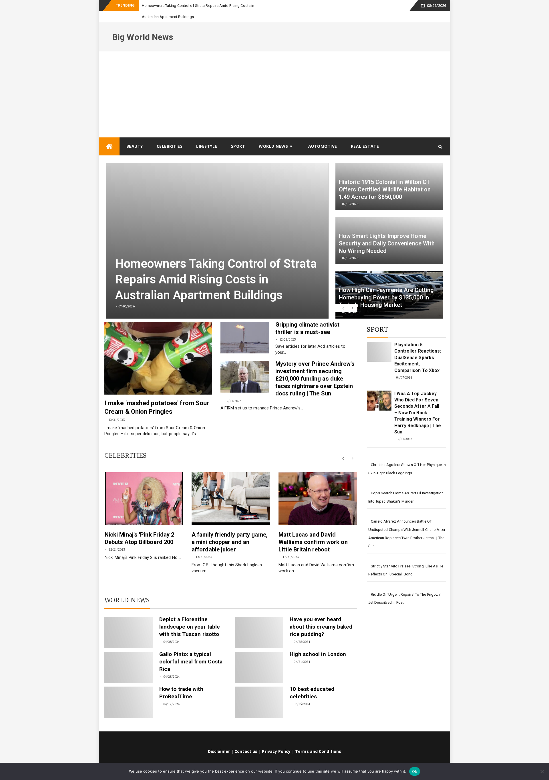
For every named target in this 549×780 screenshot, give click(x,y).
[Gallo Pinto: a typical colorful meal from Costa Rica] (128, 656)
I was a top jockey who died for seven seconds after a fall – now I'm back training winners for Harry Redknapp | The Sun (417, 401)
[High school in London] (259, 656)
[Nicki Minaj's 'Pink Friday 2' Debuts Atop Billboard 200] (144, 487)
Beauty (134, 135)
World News (273, 135)
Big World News (142, 26)
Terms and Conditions (318, 740)
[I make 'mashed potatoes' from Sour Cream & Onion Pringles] (158, 347)
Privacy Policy (276, 740)
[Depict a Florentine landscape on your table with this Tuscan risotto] (128, 621)
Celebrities (170, 135)
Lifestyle (206, 135)
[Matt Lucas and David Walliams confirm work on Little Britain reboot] (318, 487)
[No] (542, 771)
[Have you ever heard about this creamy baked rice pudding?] (259, 621)
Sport (238, 135)
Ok (414, 771)
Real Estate (365, 135)
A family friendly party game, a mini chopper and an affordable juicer (230, 531)
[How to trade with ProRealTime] (128, 691)
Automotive (322, 135)
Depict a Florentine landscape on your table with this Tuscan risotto (189, 615)
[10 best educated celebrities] (259, 691)
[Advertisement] (274, 83)
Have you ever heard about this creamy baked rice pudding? (321, 615)
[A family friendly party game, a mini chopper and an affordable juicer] (231, 487)
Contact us (245, 740)
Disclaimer (219, 740)
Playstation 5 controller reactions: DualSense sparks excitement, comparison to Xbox (417, 346)
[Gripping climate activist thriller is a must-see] (244, 326)
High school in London (318, 643)
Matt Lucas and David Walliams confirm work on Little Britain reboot (313, 531)
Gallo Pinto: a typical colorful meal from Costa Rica (190, 650)
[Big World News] (109, 135)
